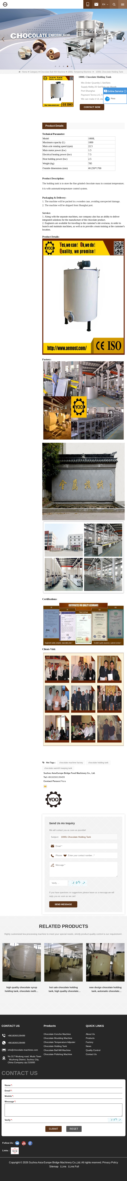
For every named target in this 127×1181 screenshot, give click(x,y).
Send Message (63, 904)
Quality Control (93, 1050)
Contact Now (92, 107)
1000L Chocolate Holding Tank (76, 837)
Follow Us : (8, 1143)
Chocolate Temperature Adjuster (59, 1042)
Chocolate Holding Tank (55, 1046)
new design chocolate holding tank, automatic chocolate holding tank (105, 989)
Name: (8, 1085)
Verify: (8, 1120)
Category (34, 72)
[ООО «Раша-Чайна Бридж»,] (17, 1143)
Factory (89, 1042)
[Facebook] (30, 1143)
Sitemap (53, 1166)
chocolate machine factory (71, 762)
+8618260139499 (16, 1035)
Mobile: (9, 1096)
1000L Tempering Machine (79, 72)
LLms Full (73, 1166)
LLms (63, 1166)
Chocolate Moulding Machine (58, 1038)
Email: (8, 1090)
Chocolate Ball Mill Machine (52, 72)
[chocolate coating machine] (63, 39)
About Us (90, 1034)
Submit (53, 1129)
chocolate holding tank (98, 762)
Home (24, 72)
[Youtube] (23, 1143)
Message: (10, 1101)
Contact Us (91, 1054)
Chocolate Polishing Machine (58, 1054)
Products (90, 1038)
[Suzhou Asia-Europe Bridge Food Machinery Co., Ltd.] (5, 4)
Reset (74, 1129)
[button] (55, 66)
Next (2, 1002)
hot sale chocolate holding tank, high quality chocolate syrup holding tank (63, 989)
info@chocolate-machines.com (23, 1050)
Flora (112, 98)
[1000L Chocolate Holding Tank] (58, 91)
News (88, 1046)
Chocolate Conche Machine (57, 1034)
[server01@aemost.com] (45, 786)
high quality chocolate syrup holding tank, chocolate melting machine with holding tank (22, 989)
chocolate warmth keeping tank (58, 768)
